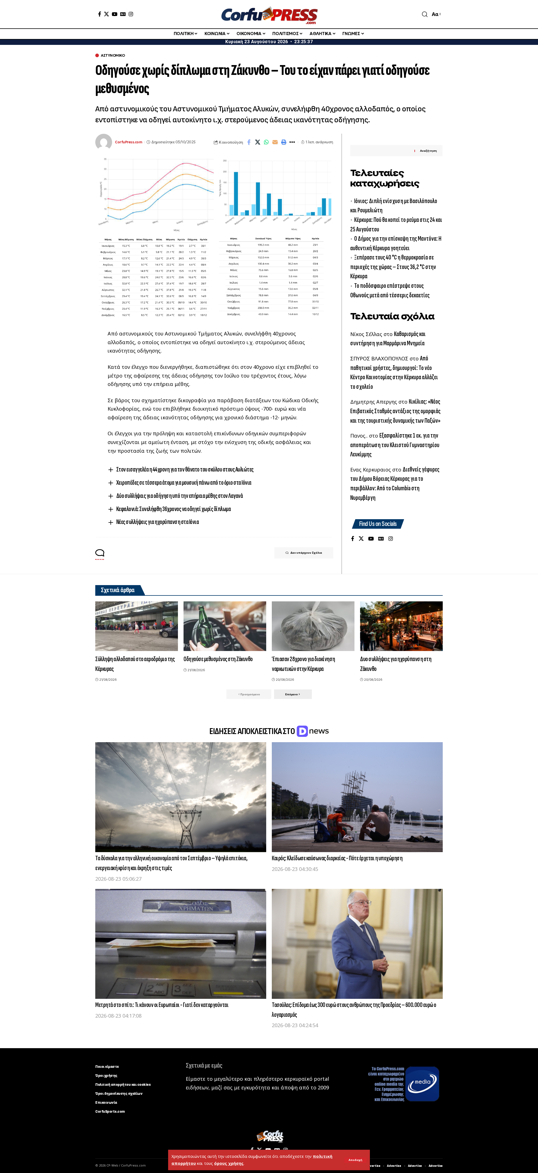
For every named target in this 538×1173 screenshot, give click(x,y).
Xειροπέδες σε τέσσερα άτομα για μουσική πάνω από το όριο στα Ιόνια (183, 483)
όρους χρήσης (229, 1163)
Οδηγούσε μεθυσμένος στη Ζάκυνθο (218, 659)
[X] (106, 14)
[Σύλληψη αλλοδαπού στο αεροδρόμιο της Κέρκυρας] (136, 626)
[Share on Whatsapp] (266, 142)
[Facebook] (100, 14)
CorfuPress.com (128, 142)
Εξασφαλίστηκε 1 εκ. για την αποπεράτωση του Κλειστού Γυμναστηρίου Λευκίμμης (394, 444)
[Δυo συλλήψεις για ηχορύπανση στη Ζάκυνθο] (401, 626)
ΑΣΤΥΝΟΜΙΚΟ (113, 55)
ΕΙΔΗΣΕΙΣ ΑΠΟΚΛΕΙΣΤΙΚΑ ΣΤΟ (252, 731)
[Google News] (123, 14)
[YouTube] (114, 14)
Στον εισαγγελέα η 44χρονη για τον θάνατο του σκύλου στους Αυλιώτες (185, 469)
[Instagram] (130, 14)
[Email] (275, 142)
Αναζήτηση (428, 151)
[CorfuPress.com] (269, 14)
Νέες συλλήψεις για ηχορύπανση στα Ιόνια (157, 522)
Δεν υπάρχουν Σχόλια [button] (306, 553)
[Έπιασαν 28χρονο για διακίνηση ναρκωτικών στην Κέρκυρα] (313, 626)
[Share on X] (257, 142)
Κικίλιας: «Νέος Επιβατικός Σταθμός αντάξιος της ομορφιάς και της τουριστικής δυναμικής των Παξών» (395, 410)
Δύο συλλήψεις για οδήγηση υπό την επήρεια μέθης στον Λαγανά (179, 496)
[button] (355, 1160)
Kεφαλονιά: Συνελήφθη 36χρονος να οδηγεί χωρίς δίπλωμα (173, 509)
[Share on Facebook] (249, 142)
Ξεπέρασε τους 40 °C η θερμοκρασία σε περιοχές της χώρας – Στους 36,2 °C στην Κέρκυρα (393, 266)
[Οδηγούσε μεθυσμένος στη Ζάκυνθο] (225, 626)
